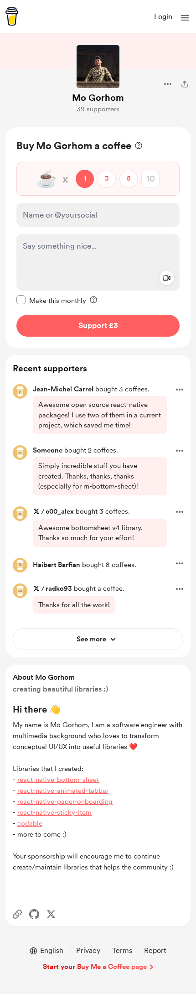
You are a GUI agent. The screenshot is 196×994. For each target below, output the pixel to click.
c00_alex (60, 511)
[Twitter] (51, 914)
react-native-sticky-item (54, 812)
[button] (185, 17)
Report (155, 950)
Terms (122, 950)
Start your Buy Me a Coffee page (95, 967)
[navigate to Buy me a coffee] (11, 16)
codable (29, 823)
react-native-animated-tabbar (62, 790)
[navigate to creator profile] (98, 66)
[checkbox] (51, 300)
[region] (98, 237)
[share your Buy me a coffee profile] (185, 84)
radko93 (59, 588)
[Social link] (17, 914)
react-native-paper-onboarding (65, 801)
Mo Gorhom (98, 97)
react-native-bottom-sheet (58, 779)
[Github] (34, 914)
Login (163, 16)
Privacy (88, 950)
